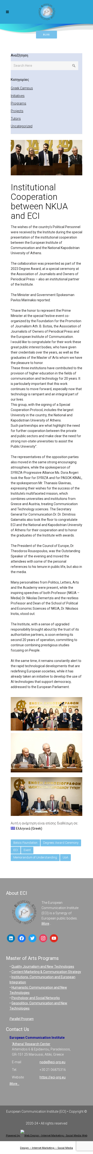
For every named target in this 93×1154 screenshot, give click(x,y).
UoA (65, 857)
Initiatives (18, 96)
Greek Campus (22, 88)
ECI (15, 850)
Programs (18, 103)
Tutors (16, 118)
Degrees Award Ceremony (60, 842)
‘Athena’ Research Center (31, 1044)
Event (27, 850)
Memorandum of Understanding (35, 857)
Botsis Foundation (25, 842)
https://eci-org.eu (53, 1077)
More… (14, 1084)
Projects (17, 111)
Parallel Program (22, 1019)
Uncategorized (21, 126)
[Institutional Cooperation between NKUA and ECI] (46, 158)
